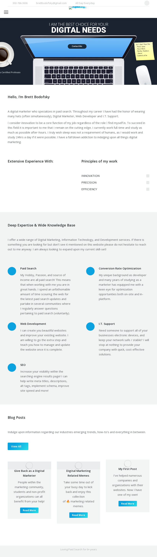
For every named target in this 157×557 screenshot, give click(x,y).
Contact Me (77, 46)
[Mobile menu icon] (6, 12)
